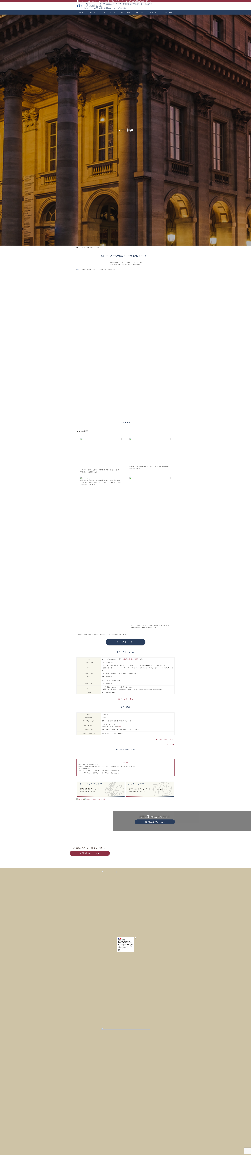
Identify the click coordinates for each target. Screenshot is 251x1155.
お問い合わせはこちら (90, 853)
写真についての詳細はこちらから (126, 749)
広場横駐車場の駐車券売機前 (130, 659)
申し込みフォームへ (125, 642)
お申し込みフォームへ (155, 822)
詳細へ (119, 726)
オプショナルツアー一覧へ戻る (166, 739)
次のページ (170, 744)
